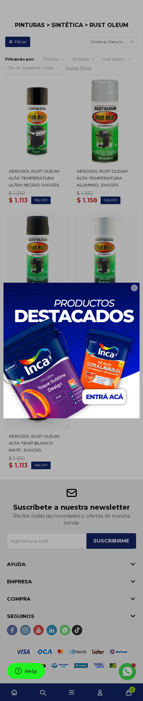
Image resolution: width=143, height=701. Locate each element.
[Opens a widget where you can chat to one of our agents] (26, 671)
